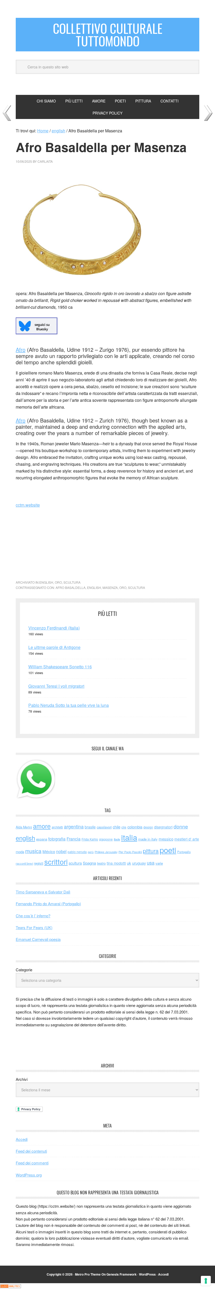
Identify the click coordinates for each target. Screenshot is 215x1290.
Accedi (22, 1139)
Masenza (110, 587)
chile (116, 827)
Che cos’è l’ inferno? (33, 915)
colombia (134, 827)
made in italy (148, 839)
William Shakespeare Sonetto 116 (60, 667)
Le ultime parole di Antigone (54, 647)
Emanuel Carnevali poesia (38, 939)
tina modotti (116, 863)
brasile (90, 827)
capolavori (104, 827)
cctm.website (28, 505)
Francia (73, 839)
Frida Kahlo (90, 839)
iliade (117, 839)
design (148, 827)
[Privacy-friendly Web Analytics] (10, 1286)
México (48, 851)
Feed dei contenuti (31, 1151)
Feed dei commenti (32, 1163)
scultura (71, 582)
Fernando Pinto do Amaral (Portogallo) (48, 903)
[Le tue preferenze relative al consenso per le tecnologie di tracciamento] (206, 1281)
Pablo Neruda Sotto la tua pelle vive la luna (68, 705)
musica (33, 851)
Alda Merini (24, 827)
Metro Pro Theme (88, 1274)
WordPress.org (29, 1175)
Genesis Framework (121, 1274)
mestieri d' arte (186, 839)
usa (150, 862)
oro (58, 582)
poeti (168, 849)
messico (166, 839)
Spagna (89, 863)
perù (91, 852)
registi (38, 863)
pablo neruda (77, 852)
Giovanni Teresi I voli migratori (56, 686)
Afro (20, 349)
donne (181, 826)
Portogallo (184, 852)
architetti (57, 827)
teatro (101, 863)
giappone (106, 839)
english (46, 582)
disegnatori (163, 827)
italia (129, 837)
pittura (151, 851)
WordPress (147, 1274)
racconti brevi (24, 863)
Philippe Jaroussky (106, 852)
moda (20, 851)
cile (123, 827)
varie (159, 863)
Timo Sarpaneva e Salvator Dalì (43, 892)
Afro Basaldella (70, 587)
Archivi (22, 1079)
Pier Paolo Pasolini (130, 852)
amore (42, 825)
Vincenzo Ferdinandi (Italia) (54, 628)
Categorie (24, 969)
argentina (74, 826)
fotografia (57, 839)
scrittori (56, 862)
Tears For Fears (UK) (34, 927)
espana (41, 839)
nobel (61, 851)
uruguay (139, 863)
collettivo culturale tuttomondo (107, 34)
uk (129, 863)
